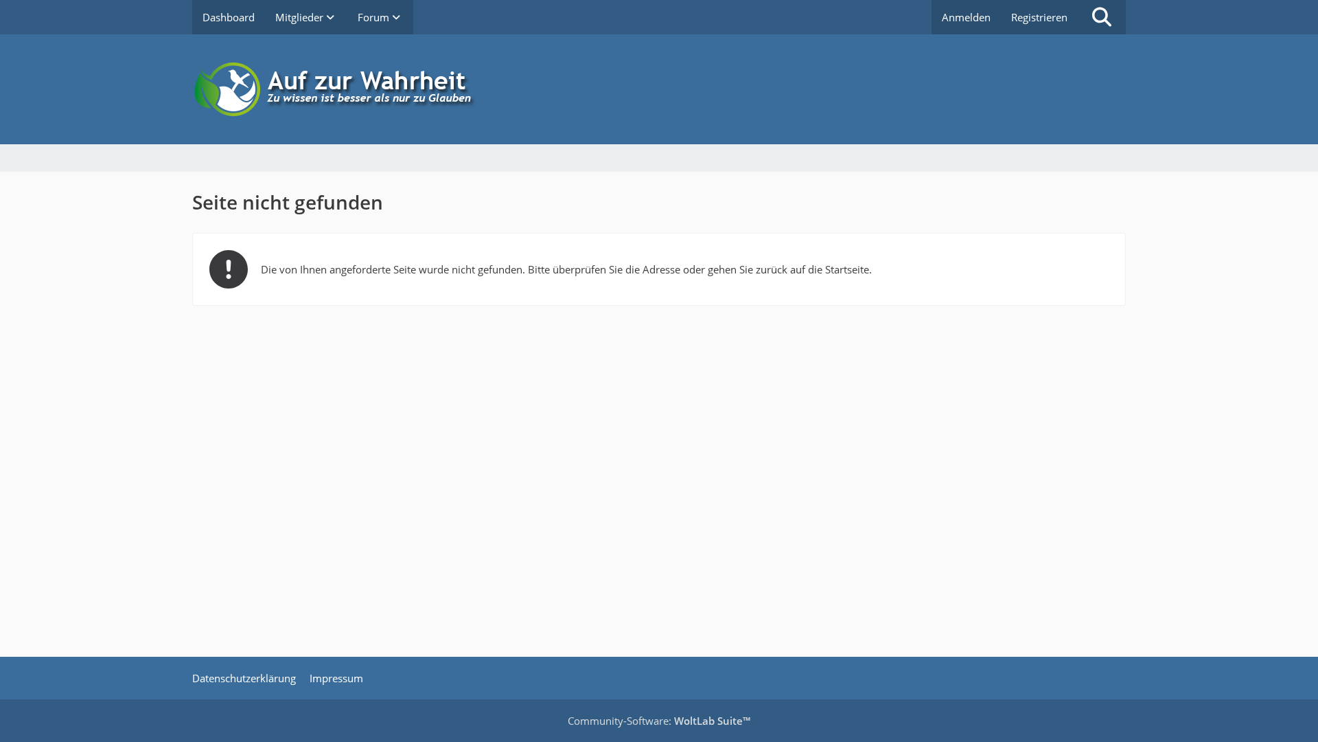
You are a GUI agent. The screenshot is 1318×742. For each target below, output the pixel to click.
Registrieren (1039, 17)
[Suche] (1102, 17)
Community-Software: (659, 721)
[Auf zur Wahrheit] (659, 89)
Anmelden (966, 17)
